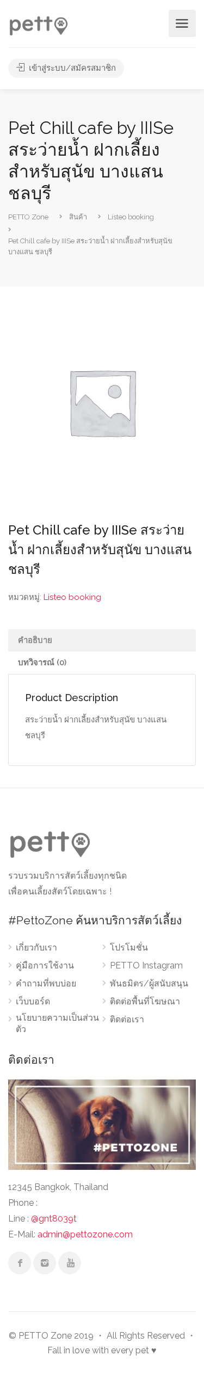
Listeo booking (72, 597)
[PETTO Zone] (37, 24)
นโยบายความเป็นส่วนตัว (57, 1023)
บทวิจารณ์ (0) (42, 662)
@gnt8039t (54, 1218)
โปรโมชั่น (129, 947)
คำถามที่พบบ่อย (46, 983)
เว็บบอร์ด (33, 1001)
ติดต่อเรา (127, 1019)
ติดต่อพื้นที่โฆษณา (145, 1001)
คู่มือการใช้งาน (45, 965)
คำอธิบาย (35, 640)
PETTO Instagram (146, 965)
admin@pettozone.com (85, 1234)
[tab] (102, 640)
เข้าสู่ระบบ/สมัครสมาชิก (71, 68)
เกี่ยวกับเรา (36, 947)
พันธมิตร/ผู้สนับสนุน (149, 983)
